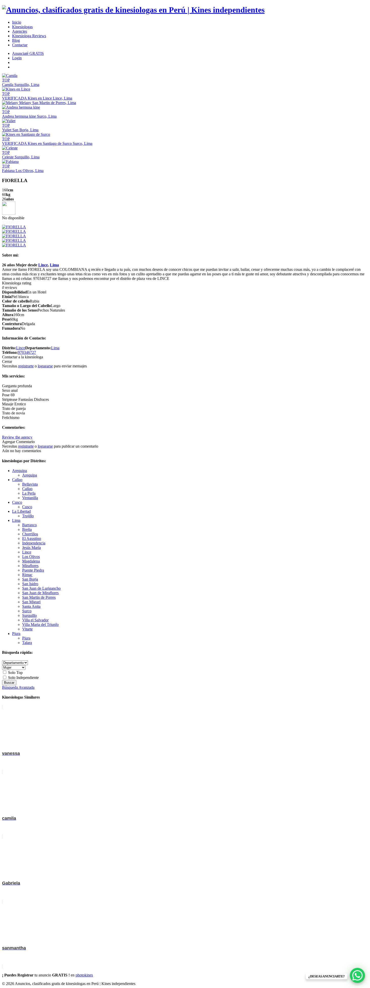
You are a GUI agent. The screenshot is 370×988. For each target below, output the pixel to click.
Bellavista (30, 484)
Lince (43, 265)
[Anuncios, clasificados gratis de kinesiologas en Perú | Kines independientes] (133, 9)
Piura (16, 633)
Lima (54, 265)
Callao (17, 480)
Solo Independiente (23, 677)
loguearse (45, 366)
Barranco (29, 525)
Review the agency (17, 437)
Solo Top (15, 672)
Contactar (19, 45)
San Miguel (31, 602)
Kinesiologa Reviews (29, 36)
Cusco (17, 502)
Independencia (33, 543)
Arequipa (19, 470)
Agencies (19, 31)
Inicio (16, 22)
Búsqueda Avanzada (18, 687)
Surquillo (29, 615)
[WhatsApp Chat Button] (357, 975)
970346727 (27, 352)
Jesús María (31, 547)
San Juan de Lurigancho (41, 588)
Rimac (27, 575)
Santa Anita (31, 606)
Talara (27, 642)
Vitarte (27, 629)
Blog (16, 40)
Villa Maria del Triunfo (40, 624)
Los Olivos (31, 556)
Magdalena (31, 561)
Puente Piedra (33, 570)
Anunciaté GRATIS (28, 53)
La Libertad (21, 511)
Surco (26, 611)
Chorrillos (30, 534)
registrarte (26, 366)
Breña (27, 529)
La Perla (28, 493)
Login (17, 58)
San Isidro (30, 584)
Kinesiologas (22, 27)
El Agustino (31, 538)
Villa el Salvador (35, 620)
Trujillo (28, 516)
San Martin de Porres (39, 597)
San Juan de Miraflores (40, 593)
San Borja (30, 579)
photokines (84, 975)
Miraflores (30, 566)
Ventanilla (30, 498)
